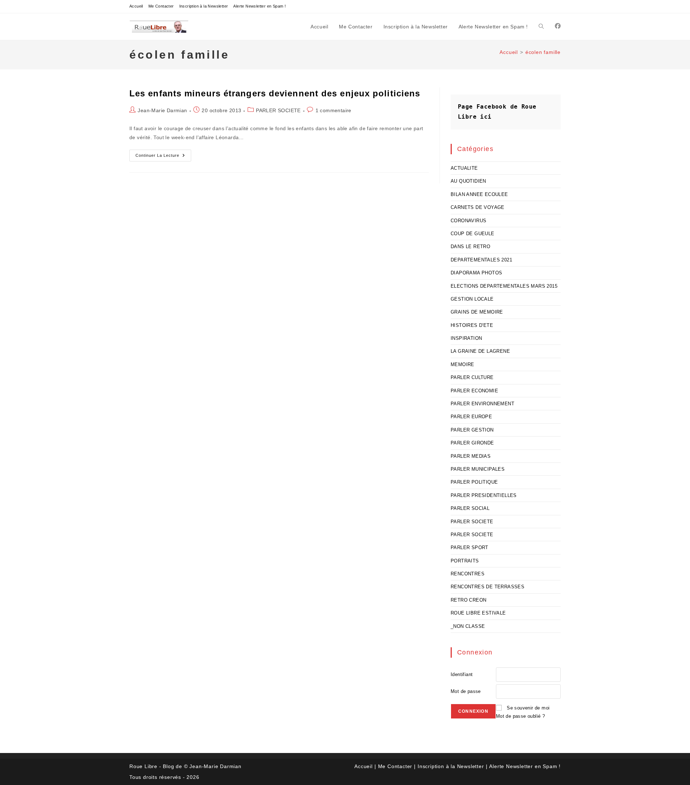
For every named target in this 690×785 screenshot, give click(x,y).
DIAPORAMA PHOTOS (476, 272)
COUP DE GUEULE (472, 233)
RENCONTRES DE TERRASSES (487, 586)
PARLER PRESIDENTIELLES (484, 495)
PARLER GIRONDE (472, 443)
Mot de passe (466, 691)
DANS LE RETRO (470, 246)
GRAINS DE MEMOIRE (477, 312)
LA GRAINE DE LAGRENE (480, 351)
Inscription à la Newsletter (203, 6)
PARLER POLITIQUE (474, 482)
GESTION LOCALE (472, 299)
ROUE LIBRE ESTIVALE (478, 613)
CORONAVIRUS (468, 220)
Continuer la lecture (163, 157)
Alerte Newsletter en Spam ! (259, 6)
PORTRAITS (465, 560)
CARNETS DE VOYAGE (478, 207)
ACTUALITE (464, 168)
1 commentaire (333, 110)
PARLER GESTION (472, 430)
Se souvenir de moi (528, 708)
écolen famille (543, 52)
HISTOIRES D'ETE (472, 325)
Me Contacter (161, 6)
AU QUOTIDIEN (468, 181)
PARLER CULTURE (472, 377)
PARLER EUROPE (471, 416)
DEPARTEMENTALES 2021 (481, 260)
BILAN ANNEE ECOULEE (479, 194)
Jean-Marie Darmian (162, 110)
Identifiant (462, 674)
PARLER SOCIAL (470, 508)
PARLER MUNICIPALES (478, 469)
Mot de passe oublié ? (520, 716)
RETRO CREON (468, 600)
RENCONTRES (467, 573)
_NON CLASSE (468, 626)
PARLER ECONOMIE (474, 390)
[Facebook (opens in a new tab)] (558, 26)
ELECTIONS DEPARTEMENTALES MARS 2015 (504, 286)
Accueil (136, 6)
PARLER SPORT (469, 547)
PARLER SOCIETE (278, 110)
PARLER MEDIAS (471, 456)
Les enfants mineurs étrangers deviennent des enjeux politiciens (274, 93)
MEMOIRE (462, 364)
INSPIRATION (466, 338)
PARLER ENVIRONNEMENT (482, 403)
